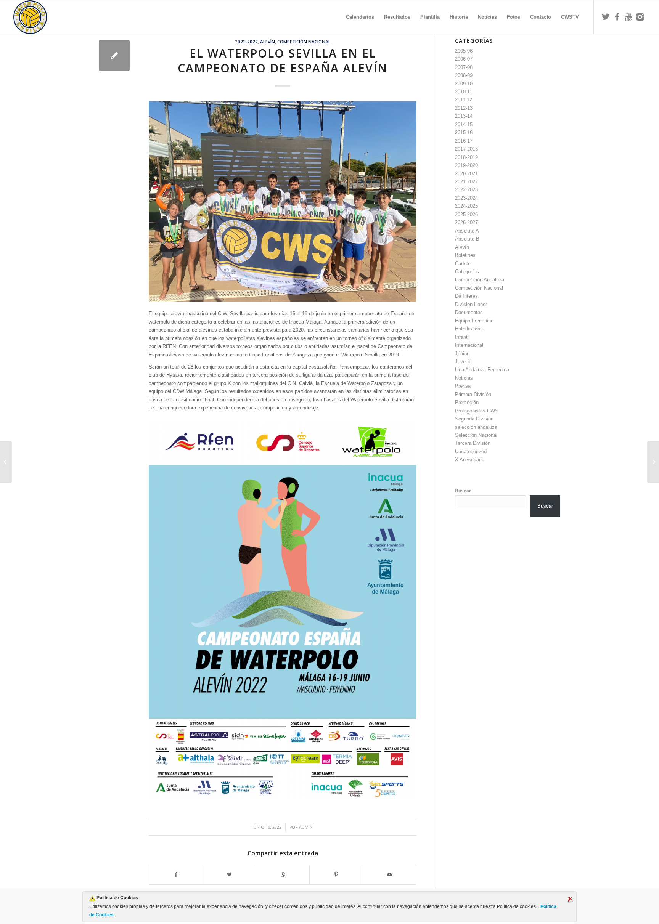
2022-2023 (466, 189)
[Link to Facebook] (617, 16)
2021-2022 (246, 41)
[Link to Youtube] (628, 16)
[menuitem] (360, 17)
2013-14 (464, 116)
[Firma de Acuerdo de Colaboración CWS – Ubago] (6, 462)
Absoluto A (467, 231)
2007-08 (464, 67)
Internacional (469, 345)
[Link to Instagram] (640, 16)
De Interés (466, 296)
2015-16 (464, 132)
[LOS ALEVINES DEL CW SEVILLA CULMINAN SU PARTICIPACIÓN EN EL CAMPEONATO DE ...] (653, 462)
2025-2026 (466, 214)
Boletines (465, 255)
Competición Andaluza (479, 279)
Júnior (461, 353)
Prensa (463, 386)
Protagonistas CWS (476, 411)
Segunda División (474, 419)
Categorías (467, 271)
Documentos (469, 312)
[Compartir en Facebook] (176, 874)
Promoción (467, 402)
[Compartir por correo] (389, 874)
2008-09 (464, 75)
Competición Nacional (304, 41)
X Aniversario (469, 459)
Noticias (464, 378)
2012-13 (464, 108)
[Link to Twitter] (605, 16)
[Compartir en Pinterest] (336, 874)
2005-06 (464, 51)
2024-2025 (466, 206)
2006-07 (464, 59)
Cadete (463, 263)
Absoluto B (467, 239)
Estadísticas (469, 329)
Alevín (267, 41)
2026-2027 (466, 222)
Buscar (463, 491)
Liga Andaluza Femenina (482, 369)
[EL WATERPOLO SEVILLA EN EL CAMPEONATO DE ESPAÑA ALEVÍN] (114, 55)
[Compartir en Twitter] (229, 874)
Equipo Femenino (474, 321)
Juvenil (463, 361)
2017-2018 (466, 149)
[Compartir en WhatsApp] (282, 874)
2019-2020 (466, 165)
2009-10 (464, 84)
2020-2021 (466, 173)
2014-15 (464, 124)
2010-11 (463, 92)
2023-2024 (466, 198)
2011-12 (463, 100)
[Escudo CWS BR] (30, 17)
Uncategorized (471, 451)
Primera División (473, 394)
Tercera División (472, 443)
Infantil (462, 337)
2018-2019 (466, 157)
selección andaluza (476, 427)
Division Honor (471, 304)
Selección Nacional (476, 435)
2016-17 (464, 141)
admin (306, 827)
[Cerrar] (570, 899)
